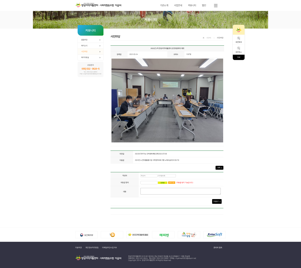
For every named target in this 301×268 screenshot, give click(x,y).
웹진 (204, 5)
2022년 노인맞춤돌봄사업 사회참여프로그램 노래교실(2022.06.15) (157, 160)
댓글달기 (216, 201)
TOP (238, 57)
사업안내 (178, 5)
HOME (208, 38)
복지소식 (84, 46)
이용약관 (78, 248)
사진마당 (84, 52)
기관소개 (164, 5)
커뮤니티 (192, 5)
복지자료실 (85, 57)
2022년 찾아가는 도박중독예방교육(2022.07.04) (151, 154)
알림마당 (84, 40)
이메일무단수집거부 (109, 248)
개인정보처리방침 (92, 248)
